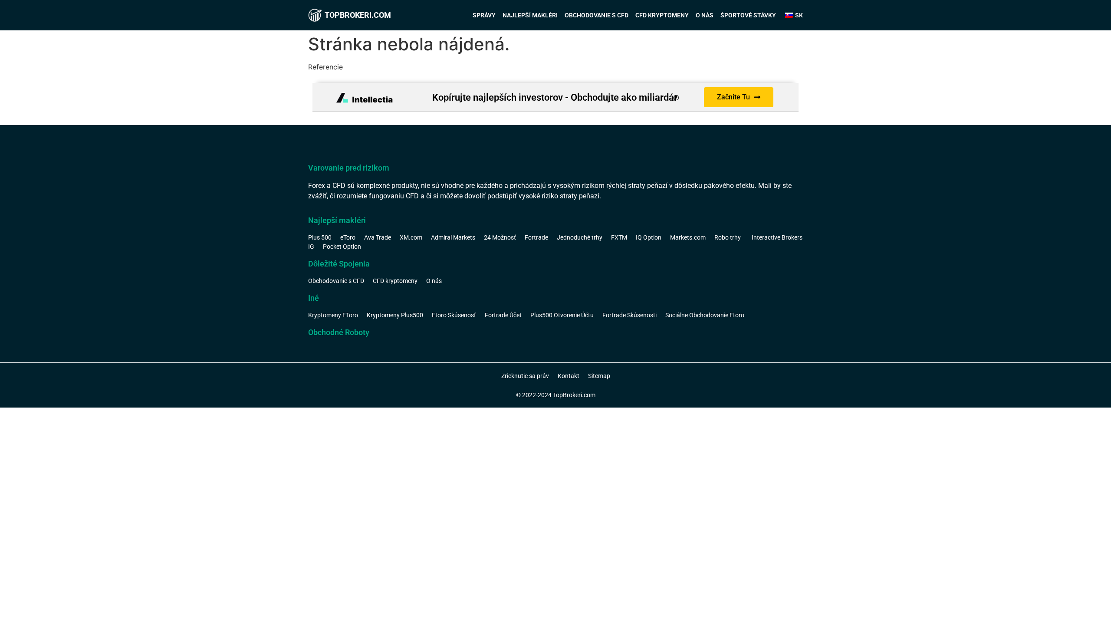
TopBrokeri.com (358, 15)
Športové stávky (748, 15)
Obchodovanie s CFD (596, 15)
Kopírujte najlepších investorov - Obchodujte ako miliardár (554, 97)
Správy (484, 15)
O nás (704, 15)
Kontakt (568, 375)
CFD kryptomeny (662, 15)
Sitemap (599, 375)
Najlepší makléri (530, 15)
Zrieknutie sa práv (525, 375)
